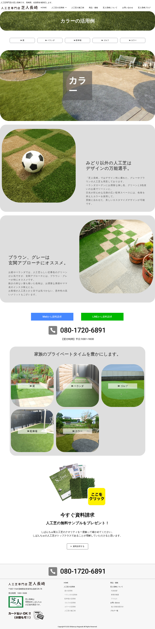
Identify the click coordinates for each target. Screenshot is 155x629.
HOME (44, 8)
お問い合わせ (127, 8)
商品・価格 (93, 8)
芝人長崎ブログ (144, 8)
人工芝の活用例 (57, 8)
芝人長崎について (110, 8)
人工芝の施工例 (77, 8)
